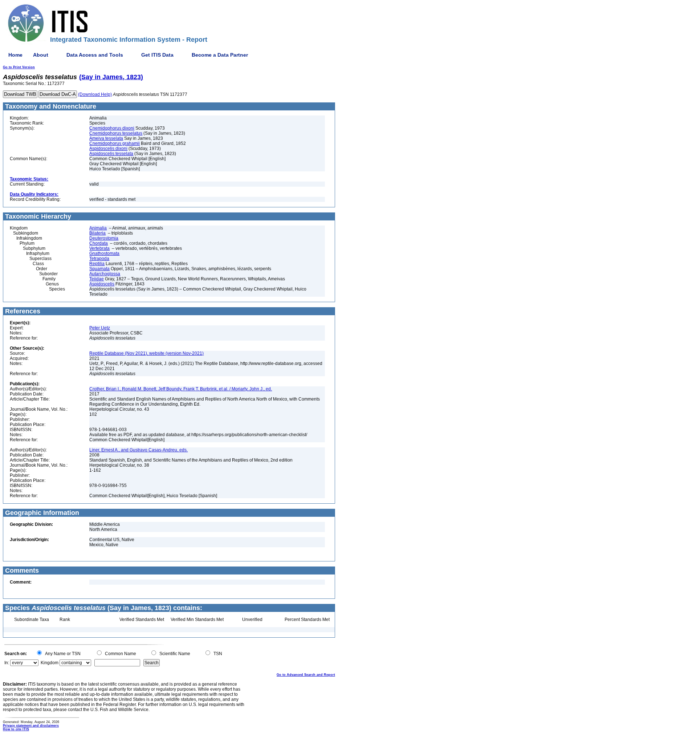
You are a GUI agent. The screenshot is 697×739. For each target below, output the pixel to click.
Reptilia (97, 263)
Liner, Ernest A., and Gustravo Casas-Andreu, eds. (138, 449)
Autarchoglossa (104, 273)
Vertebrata (99, 248)
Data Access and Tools (94, 55)
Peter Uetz (99, 327)
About (40, 55)
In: (6, 662)
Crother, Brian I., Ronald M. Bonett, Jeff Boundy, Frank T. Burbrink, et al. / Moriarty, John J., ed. (180, 388)
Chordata (98, 243)
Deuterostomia (103, 238)
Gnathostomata (104, 253)
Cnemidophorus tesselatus (115, 133)
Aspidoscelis (101, 284)
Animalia (98, 228)
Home (15, 55)
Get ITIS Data (157, 55)
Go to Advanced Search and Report (306, 675)
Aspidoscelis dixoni (108, 148)
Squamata (99, 268)
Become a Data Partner (220, 55)
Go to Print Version (19, 67)
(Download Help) (95, 94)
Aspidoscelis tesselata (111, 153)
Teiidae (96, 278)
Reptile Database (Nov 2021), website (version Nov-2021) (146, 353)
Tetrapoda (99, 258)
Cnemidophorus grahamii (114, 143)
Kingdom (49, 662)
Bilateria (97, 233)
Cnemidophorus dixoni (111, 128)
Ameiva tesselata (106, 138)
